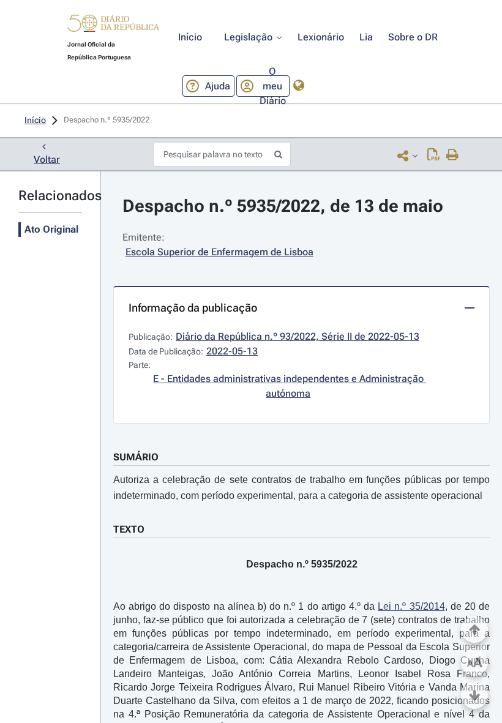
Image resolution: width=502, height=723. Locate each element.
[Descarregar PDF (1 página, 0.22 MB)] (433, 155)
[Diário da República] (113, 26)
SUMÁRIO (136, 457)
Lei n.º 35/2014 (411, 606)
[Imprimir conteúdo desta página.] (452, 155)
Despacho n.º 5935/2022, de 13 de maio (282, 206)
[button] (113, 25)
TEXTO (128, 529)
